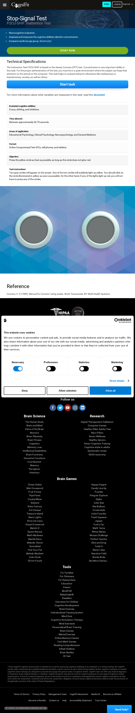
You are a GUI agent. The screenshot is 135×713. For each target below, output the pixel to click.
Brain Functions (34, 454)
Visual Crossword (35, 524)
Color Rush (35, 557)
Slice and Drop (98, 542)
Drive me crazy (35, 521)
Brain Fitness (34, 440)
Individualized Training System (67, 612)
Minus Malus (99, 531)
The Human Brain (34, 422)
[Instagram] (74, 407)
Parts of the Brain (34, 429)
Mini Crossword (35, 488)
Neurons (34, 432)
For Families (66, 572)
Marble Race (34, 539)
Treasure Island (35, 513)
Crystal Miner (35, 499)
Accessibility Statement (81, 700)
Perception (34, 469)
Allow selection (67, 390)
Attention (34, 472)
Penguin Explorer (99, 495)
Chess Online (35, 484)
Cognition (34, 443)
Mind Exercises (67, 623)
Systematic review (97, 450)
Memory (34, 465)
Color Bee (99, 502)
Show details (116, 380)
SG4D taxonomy (97, 454)
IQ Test (67, 656)
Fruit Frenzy (34, 491)
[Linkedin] (82, 407)
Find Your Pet (35, 550)
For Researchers (67, 580)
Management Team (58, 694)
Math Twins (99, 528)
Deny (25, 390)
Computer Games (97, 425)
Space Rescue (34, 531)
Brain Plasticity (34, 436)
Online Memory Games (67, 638)
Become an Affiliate (112, 694)
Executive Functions (34, 458)
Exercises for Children (66, 601)
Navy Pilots (97, 432)
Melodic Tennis (35, 542)
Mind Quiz (67, 616)
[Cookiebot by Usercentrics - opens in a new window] (116, 320)
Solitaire (35, 502)
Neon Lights (34, 517)
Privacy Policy (39, 694)
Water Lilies (99, 550)
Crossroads (99, 510)
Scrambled (35, 546)
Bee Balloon (99, 506)
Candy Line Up (99, 488)
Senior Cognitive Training (97, 443)
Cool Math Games (66, 641)
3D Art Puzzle (35, 560)
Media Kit (95, 694)
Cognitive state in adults (97, 447)
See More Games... (99, 560)
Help (64, 700)
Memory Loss (34, 447)
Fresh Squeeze (99, 517)
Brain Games (67, 630)
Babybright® (67, 594)
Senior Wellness (97, 436)
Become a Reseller (37, 700)
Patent (66, 587)
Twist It (99, 546)
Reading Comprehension (67, 645)
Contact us (54, 700)
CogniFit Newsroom (79, 694)
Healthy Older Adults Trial (97, 429)
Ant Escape (35, 510)
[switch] (51, 368)
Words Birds (98, 557)
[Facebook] (52, 407)
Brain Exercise (66, 609)
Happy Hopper (99, 484)
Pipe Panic (34, 495)
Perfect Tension (99, 539)
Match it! (35, 528)
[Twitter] (60, 407)
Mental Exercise (67, 634)
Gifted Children (67, 649)
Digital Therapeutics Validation (97, 422)
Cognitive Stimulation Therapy (67, 619)
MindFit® (67, 591)
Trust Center (100, 700)
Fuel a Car (99, 524)
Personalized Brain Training (66, 627)
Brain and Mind (35, 425)
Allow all (110, 390)
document (99, 94)
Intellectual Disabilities (34, 450)
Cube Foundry (98, 513)
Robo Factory (35, 506)
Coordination (34, 461)
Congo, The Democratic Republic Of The (27, 708)
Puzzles (99, 491)
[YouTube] (67, 407)
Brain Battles (67, 652)
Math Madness (35, 535)
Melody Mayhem (35, 553)
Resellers (67, 598)
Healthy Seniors (97, 440)
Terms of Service (21, 694)
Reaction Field (98, 553)
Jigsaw (99, 521)
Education (66, 583)
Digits (99, 499)
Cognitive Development (67, 605)
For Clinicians (67, 576)
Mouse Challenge (99, 535)
